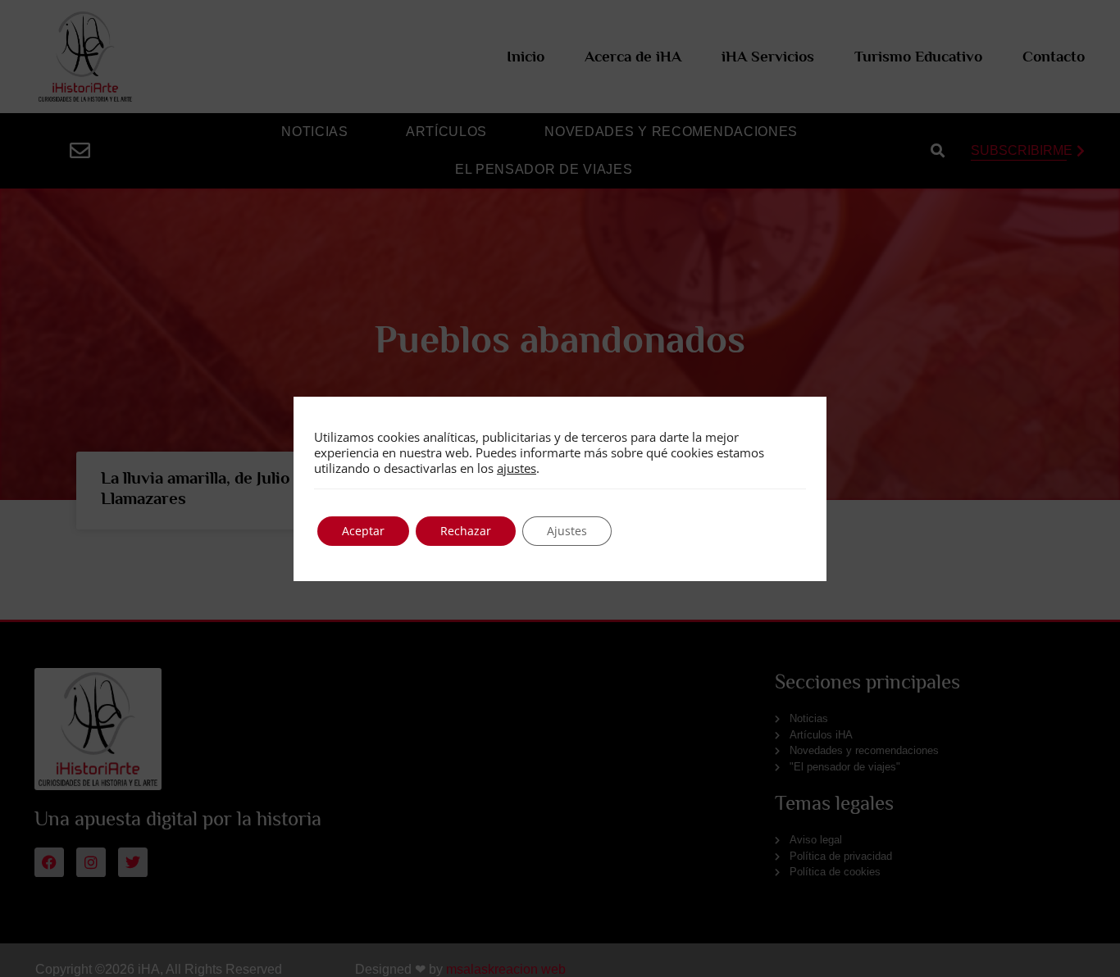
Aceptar (363, 530)
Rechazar (465, 530)
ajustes (516, 468)
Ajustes (567, 530)
